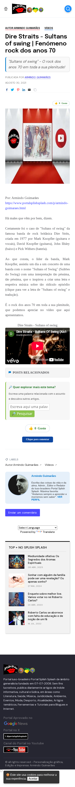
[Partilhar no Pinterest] (18, 90)
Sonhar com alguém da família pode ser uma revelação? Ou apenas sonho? (46, 578)
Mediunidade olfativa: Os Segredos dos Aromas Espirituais (43, 559)
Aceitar (33, 778)
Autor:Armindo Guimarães (22, 28)
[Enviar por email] (29, 89)
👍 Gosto (61, 103)
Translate (49, 532)
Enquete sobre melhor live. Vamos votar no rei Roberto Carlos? (45, 597)
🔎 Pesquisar (22, 413)
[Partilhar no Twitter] (12, 90)
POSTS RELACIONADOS (31, 372)
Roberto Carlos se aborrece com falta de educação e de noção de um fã (45, 616)
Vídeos (48, 28)
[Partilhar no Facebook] (6, 90)
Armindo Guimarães (43, 475)
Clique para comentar (37, 439)
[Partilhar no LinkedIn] (23, 90)
